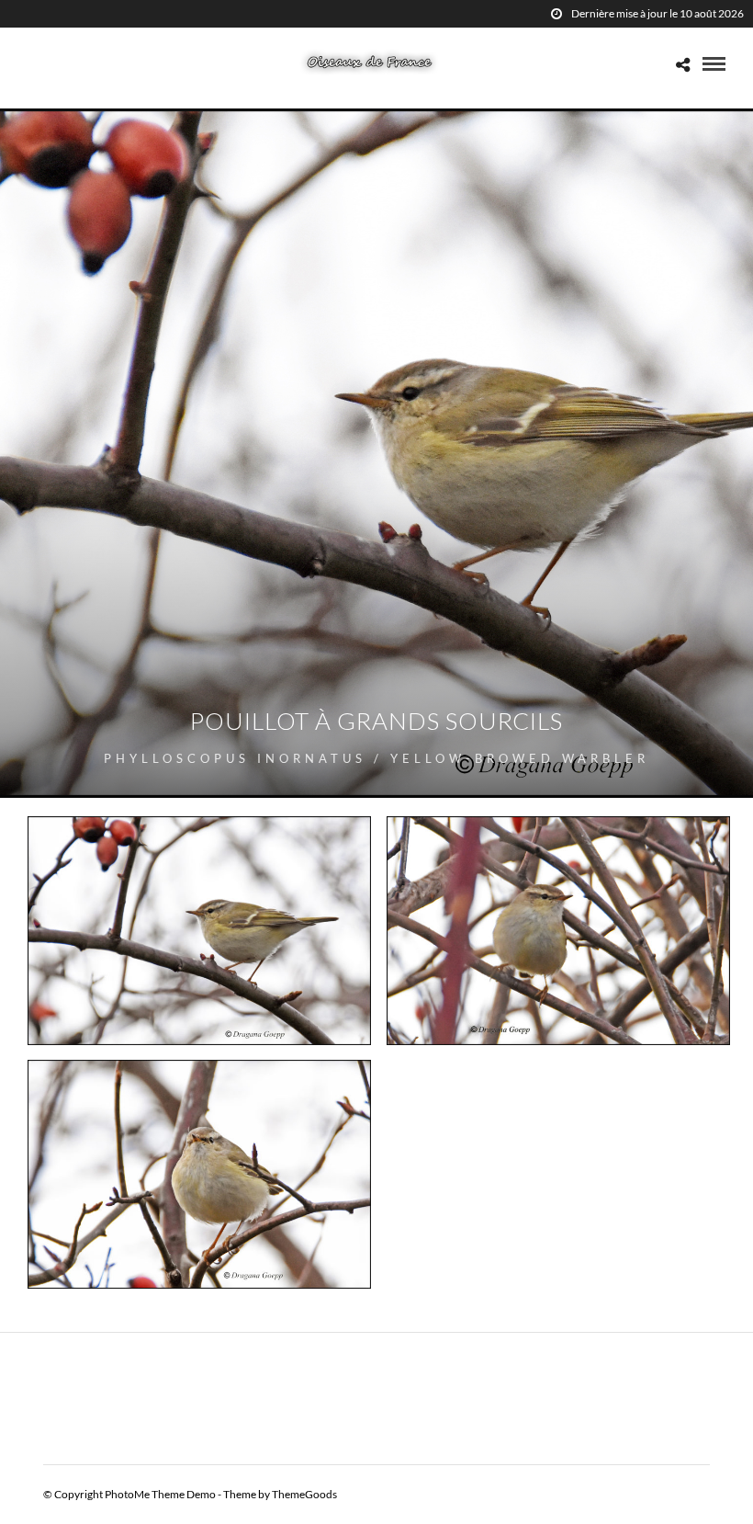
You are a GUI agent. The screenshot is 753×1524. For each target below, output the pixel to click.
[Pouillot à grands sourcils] (199, 1174)
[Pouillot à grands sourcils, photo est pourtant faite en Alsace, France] (558, 930)
